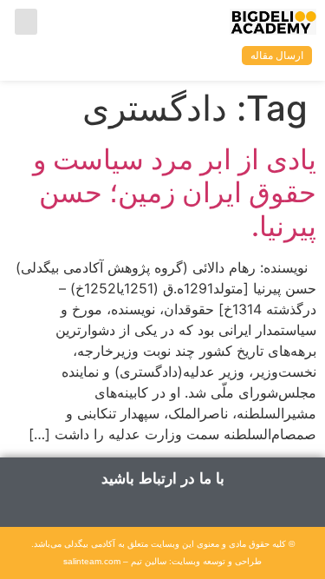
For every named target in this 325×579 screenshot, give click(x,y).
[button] (26, 22)
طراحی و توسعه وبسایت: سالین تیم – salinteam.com (162, 561)
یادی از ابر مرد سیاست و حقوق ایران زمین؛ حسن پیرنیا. (174, 192)
